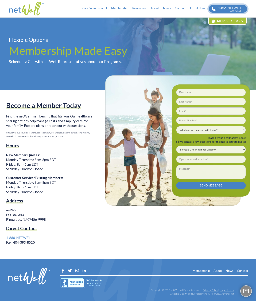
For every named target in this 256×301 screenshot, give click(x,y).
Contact (180, 8)
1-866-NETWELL (230, 9)
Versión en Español (94, 8)
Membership (119, 8)
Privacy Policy (210, 290)
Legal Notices (227, 290)
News (167, 8)
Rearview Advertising (222, 293)
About (155, 8)
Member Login (230, 21)
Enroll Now (197, 8)
